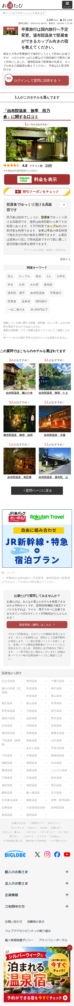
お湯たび (55, 827)
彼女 (38, 276)
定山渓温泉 (8, 681)
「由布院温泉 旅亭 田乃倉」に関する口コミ (26, 114)
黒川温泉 (56, 785)
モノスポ (63, 832)
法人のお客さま (16, 883)
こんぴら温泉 (59, 770)
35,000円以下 (39, 309)
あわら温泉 (33, 748)
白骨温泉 (7, 725)
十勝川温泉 (57, 681)
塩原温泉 (31, 718)
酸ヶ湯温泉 (33, 792)
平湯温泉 (31, 755)
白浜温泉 (56, 762)
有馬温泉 (31, 762)
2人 (49, 276)
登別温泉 (31, 681)
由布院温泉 (37, 292)
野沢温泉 (56, 718)
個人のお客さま (16, 871)
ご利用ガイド (36, 823)
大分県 (34, 284)
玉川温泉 (56, 792)
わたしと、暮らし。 (13, 832)
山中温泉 (56, 740)
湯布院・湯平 (16, 292)
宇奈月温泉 (57, 748)
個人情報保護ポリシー (19, 940)
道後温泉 (31, 770)
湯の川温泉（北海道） (11, 690)
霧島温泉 (7, 792)
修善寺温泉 (57, 733)
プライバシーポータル (53, 940)
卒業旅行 (55, 292)
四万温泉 (56, 710)
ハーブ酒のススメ (58, 840)
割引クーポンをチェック (41, 191)
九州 (21, 284)
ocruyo (43, 827)
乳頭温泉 (31, 688)
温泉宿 (26, 301)
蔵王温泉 (7, 703)
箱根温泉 (31, 800)
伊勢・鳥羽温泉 (60, 800)
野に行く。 (15, 836)
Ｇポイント (53, 823)
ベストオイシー (47, 832)
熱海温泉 (7, 814)
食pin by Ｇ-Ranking (36, 840)
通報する (65, 259)
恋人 (10, 276)
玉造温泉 (31, 777)
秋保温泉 (31, 695)
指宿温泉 (31, 814)
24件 (48, 165)
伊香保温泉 (8, 710)
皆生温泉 (56, 777)
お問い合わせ (13, 921)
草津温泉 (56, 703)
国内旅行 (41, 301)
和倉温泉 (31, 740)
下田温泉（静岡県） (11, 742)
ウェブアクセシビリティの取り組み (28, 931)
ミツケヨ (41, 836)
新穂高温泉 (57, 755)
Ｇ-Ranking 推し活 (12, 840)
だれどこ (32, 827)
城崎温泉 (7, 762)
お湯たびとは (18, 823)
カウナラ (29, 836)
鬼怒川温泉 (8, 718)
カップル (24, 276)
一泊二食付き (16, 309)
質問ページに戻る (38, 490)
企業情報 (11, 894)
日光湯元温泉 (10, 800)
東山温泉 (56, 695)
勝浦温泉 (7, 770)
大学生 (61, 276)
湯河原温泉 (8, 733)
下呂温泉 (7, 755)
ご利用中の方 (15, 906)
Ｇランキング (17, 827)
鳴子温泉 (56, 688)
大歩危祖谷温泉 (35, 807)
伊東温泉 (31, 733)
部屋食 (12, 301)
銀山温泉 (31, 703)
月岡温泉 (31, 725)
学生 (10, 284)
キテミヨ (31, 832)
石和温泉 (56, 725)
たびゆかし (55, 836)
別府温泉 (31, 785)
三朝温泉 (7, 777)
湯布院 (48, 284)
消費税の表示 (35, 921)
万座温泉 (31, 710)
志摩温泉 (7, 807)
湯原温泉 (7, 785)
